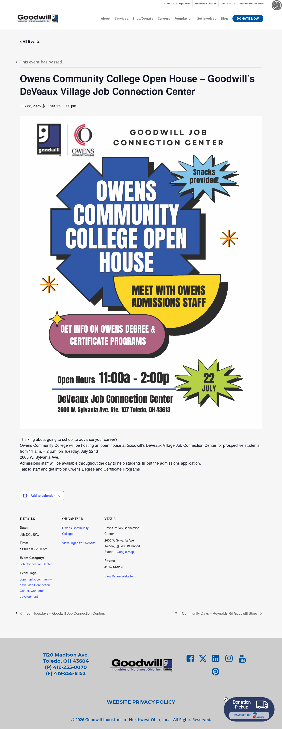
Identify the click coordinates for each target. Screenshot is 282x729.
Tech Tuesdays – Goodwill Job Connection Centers (64, 613)
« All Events (30, 41)
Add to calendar (43, 495)
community (27, 579)
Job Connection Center (36, 564)
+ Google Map (124, 551)
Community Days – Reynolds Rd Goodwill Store (220, 613)
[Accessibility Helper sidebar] (276, 5)
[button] (141, 702)
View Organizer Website (79, 543)
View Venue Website (118, 576)
